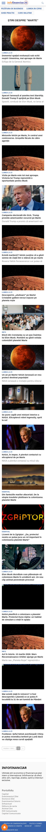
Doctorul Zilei (8, 798)
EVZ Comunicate (9, 811)
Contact (38, 826)
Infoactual (7, 803)
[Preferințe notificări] (4, 827)
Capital (5, 794)
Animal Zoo (7, 808)
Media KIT (28, 826)
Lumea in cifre (34, 8)
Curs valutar (25, 13)
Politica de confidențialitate (15, 823)
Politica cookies (35, 823)
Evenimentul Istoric (11, 801)
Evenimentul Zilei (10, 796)
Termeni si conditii (14, 826)
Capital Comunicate (11, 813)
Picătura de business (12, 8)
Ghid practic (8, 13)
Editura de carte (9, 806)
